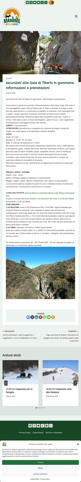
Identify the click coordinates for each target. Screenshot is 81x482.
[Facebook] (27, 2)
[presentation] (20, 372)
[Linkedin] (36, 317)
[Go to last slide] (6, 383)
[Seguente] (75, 383)
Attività (9, 78)
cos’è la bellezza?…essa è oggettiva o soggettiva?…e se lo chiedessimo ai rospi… (20, 334)
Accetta (40, 462)
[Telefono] (46, 2)
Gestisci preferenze (40, 474)
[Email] (38, 2)
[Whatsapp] (45, 317)
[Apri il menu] (76, 16)
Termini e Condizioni (54, 432)
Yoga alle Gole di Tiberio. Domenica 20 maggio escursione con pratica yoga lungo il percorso (60, 336)
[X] (32, 317)
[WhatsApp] (42, 2)
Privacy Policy (45, 479)
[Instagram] (31, 2)
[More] (53, 317)
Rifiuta (40, 468)
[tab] (36, 407)
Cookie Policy (34, 479)
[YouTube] (34, 2)
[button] (78, 444)
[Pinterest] (40, 317)
